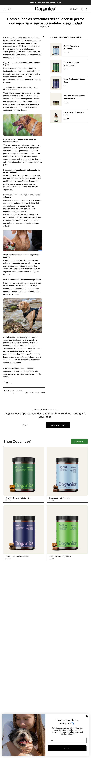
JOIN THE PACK (57, 425)
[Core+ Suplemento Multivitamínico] (23, 471)
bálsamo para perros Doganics (15, 214)
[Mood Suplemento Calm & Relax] (23, 529)
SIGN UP (67, 748)
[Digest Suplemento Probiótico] (67, 471)
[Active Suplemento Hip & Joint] (67, 529)
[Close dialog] (87, 716)
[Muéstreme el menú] (4, 9)
